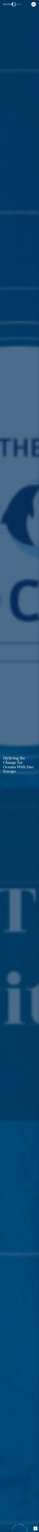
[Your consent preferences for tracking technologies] (35, 1528)
